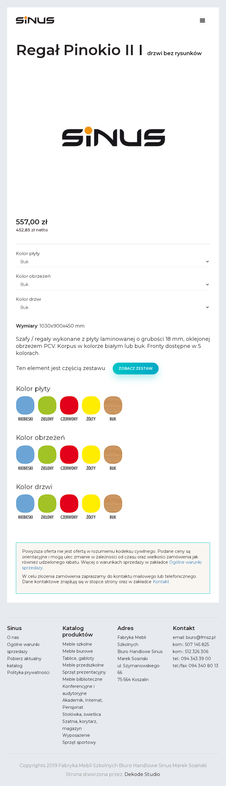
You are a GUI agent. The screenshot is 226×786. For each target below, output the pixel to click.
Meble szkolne (77, 644)
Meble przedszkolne (83, 665)
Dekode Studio (142, 774)
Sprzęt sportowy (79, 742)
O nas (13, 637)
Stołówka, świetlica (81, 714)
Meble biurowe (77, 651)
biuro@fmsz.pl (200, 637)
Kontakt (161, 581)
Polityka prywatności (28, 672)
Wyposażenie (76, 735)
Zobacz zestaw (136, 368)
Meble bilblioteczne (82, 679)
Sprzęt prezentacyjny (84, 672)
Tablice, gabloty (78, 658)
